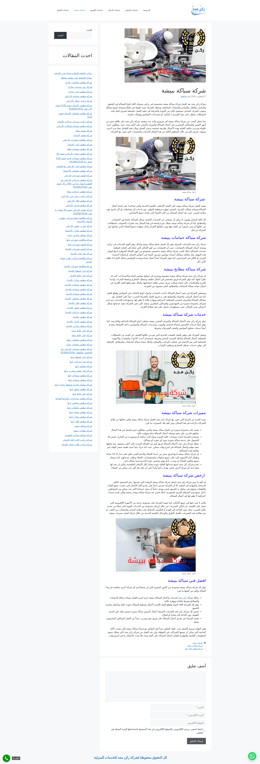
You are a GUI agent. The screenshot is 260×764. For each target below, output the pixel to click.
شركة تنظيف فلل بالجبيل (80, 303)
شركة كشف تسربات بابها (80, 244)
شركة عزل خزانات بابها (81, 361)
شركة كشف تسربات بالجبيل (78, 249)
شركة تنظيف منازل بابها (80, 417)
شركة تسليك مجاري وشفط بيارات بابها (73, 384)
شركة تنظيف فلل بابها (194, 648)
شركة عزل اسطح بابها (81, 357)
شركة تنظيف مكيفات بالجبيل (78, 284)
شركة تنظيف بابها (83, 366)
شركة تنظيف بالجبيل (82, 317)
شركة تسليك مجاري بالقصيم (78, 435)
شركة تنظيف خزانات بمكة (79, 191)
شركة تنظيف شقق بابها (80, 389)
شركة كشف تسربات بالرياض (78, 175)
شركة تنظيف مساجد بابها (80, 375)
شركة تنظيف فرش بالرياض (79, 205)
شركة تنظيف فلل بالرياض (79, 200)
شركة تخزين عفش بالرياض (79, 226)
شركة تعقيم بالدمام (83, 135)
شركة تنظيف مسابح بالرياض (78, 96)
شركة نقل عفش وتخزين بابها (78, 371)
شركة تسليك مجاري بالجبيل (79, 326)
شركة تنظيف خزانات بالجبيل (78, 312)
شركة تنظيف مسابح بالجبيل (79, 294)
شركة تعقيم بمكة (84, 130)
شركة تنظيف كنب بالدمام (80, 144)
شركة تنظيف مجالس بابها (79, 403)
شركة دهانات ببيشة (195, 645)
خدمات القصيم (96, 10)
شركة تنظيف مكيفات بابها (79, 407)
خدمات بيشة (79, 10)
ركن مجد (182, 597)
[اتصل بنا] (6, 758)
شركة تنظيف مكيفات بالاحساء (77, 171)
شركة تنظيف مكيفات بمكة (79, 340)
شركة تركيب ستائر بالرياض (79, 101)
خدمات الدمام (114, 10)
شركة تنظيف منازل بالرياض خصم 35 (74, 153)
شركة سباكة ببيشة (83, 426)
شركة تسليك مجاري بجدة (80, 235)
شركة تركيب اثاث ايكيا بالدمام (77, 440)
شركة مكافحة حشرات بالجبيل (78, 266)
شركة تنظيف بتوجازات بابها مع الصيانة (73, 398)
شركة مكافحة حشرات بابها (79, 240)
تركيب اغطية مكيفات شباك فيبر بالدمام (73, 73)
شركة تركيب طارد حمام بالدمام (77, 444)
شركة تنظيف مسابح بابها (80, 380)
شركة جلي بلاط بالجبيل (81, 275)
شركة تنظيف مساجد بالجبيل (78, 289)
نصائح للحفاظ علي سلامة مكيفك (76, 78)
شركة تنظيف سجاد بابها (80, 412)
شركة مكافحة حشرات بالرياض (77, 140)
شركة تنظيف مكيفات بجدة (79, 344)
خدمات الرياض (131, 10)
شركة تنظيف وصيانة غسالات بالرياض (74, 126)
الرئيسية (146, 10)
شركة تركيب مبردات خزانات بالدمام (74, 121)
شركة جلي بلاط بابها (82, 394)
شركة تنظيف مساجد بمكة (79, 149)
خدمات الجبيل (63, 10)
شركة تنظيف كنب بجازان (80, 91)
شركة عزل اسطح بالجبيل (80, 271)
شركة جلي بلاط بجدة (82, 330)
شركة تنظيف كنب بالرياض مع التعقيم (74, 166)
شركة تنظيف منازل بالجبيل (79, 280)
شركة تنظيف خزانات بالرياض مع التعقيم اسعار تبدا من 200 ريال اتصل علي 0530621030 (74, 183)
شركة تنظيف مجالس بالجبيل (78, 298)
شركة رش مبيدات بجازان (80, 87)
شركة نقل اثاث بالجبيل (81, 253)
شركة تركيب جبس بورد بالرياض (76, 196)
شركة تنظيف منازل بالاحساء (78, 230)
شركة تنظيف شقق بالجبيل (79, 307)
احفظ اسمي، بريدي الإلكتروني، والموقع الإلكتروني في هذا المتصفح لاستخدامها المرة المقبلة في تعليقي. (157, 731)
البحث (89, 30)
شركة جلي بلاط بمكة (82, 335)
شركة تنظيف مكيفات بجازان (78, 82)
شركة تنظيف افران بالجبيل (79, 321)
